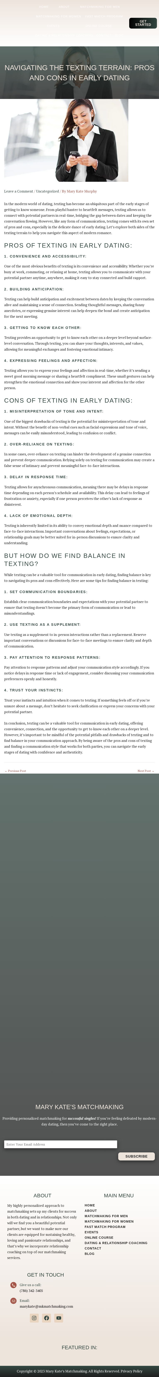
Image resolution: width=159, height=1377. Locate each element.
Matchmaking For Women (58, 16)
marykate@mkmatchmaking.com (46, 1306)
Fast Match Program (104, 16)
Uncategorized (47, 191)
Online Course (99, 26)
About (64, 6)
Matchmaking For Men (100, 6)
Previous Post (15, 771)
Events (53, 26)
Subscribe (136, 1156)
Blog (119, 35)
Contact (104, 35)
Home (44, 6)
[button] (143, 23)
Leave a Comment (18, 191)
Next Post (146, 771)
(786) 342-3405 (31, 1290)
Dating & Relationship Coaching (64, 35)
